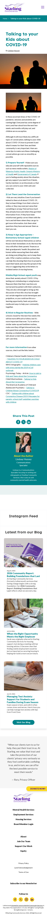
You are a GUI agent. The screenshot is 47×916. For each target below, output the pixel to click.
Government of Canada (27, 174)
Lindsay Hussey (14, 51)
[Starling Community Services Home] (15, 7)
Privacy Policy (23, 863)
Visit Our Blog (23, 722)
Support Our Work (23, 846)
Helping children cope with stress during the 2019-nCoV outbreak (23, 367)
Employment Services (23, 814)
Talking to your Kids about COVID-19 (25, 18)
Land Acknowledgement (23, 868)
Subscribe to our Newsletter (23, 883)
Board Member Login (23, 824)
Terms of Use (23, 872)
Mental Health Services (23, 810)
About (23, 836)
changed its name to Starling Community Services (27, 905)
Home (5, 18)
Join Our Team (23, 841)
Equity (23, 851)
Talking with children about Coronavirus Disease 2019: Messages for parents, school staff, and (23, 396)
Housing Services (23, 819)
